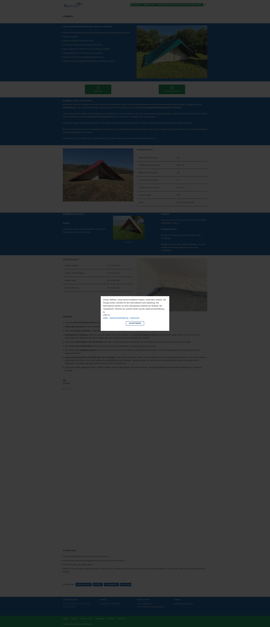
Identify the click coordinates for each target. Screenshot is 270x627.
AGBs (105, 318)
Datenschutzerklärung (119, 318)
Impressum (134, 318)
